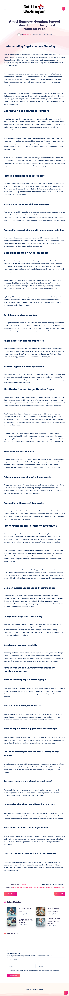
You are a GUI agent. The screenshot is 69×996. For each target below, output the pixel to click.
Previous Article (10, 894)
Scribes (61, 887)
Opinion (24, 884)
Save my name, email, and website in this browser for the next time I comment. (35, 970)
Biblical (19, 887)
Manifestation (34, 887)
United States (38, 989)
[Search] (63, 9)
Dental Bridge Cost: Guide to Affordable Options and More (53, 910)
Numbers (49, 887)
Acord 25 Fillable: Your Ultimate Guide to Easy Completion (25, 920)
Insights (25, 887)
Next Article (59, 894)
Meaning (42, 887)
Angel (14, 887)
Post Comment (13, 975)
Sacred (55, 887)
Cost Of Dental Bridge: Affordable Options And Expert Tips (25, 910)
